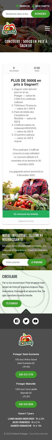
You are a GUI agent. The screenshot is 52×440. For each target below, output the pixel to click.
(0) (25, 6)
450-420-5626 (26, 404)
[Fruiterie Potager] (9, 28)
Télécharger (12, 303)
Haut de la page (26, 311)
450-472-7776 (26, 374)
